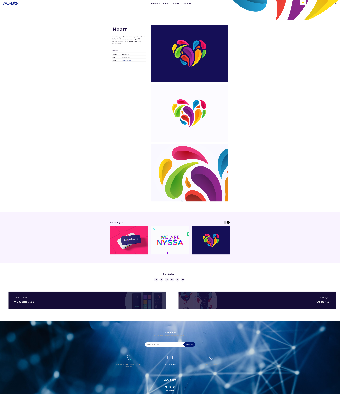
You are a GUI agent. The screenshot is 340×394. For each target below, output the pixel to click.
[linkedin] (167, 280)
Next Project (324, 298)
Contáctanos (187, 3)
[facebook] (156, 280)
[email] (183, 280)
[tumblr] (177, 280)
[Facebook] (166, 387)
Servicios (176, 3)
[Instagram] (170, 387)
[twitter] (161, 280)
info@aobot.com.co (170, 364)
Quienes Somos (154, 3)
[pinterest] (172, 280)
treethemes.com (126, 60)
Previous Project (21, 298)
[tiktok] (174, 387)
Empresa (166, 3)
